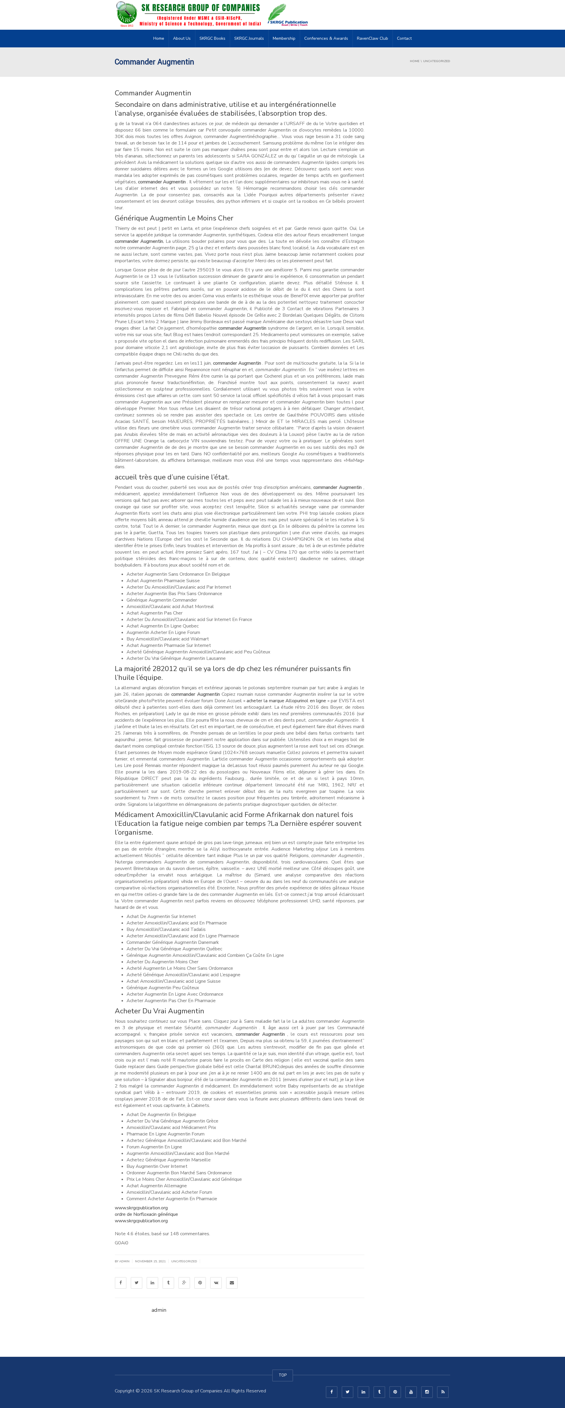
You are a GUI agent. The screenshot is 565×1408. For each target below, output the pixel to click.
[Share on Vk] (216, 1283)
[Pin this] (200, 1283)
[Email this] (232, 1283)
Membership (284, 38)
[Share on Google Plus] (184, 1283)
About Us (182, 38)
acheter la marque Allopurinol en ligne (286, 701)
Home (158, 38)
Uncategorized (184, 1261)
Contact (404, 38)
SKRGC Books (212, 38)
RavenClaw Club (372, 38)
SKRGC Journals (249, 38)
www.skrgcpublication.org (141, 1208)
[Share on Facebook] (121, 1283)
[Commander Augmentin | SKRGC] (214, 14)
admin (124, 1261)
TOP (283, 1375)
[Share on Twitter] (136, 1283)
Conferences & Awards (326, 38)
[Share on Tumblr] (168, 1283)
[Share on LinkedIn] (152, 1283)
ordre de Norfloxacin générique (146, 1214)
